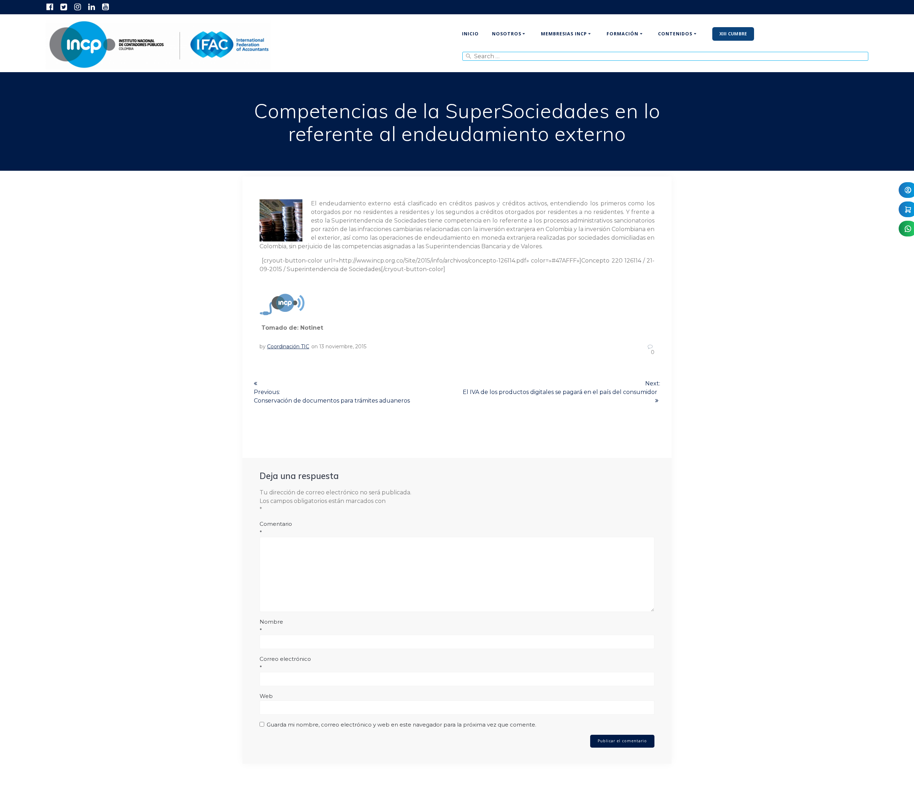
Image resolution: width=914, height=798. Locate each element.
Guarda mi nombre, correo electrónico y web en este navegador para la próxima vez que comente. (401, 724)
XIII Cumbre (733, 34)
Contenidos (675, 34)
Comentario (276, 528)
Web (266, 696)
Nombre (271, 626)
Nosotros (506, 34)
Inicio (470, 34)
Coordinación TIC (288, 346)
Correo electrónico (285, 663)
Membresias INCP (564, 34)
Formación (622, 34)
